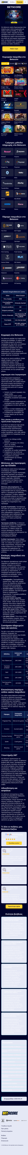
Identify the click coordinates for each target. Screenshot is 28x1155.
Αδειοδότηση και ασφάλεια (9, 1083)
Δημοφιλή (4, 63)
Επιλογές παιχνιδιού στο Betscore (11, 1068)
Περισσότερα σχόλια (14, 906)
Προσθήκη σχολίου (14, 843)
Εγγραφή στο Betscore (8, 1061)
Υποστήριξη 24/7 (7, 1080)
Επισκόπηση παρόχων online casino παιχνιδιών (12, 1076)
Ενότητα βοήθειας (7, 1090)
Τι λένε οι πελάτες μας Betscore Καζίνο (13, 1086)
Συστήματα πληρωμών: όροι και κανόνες (13, 1071)
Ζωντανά (12, 63)
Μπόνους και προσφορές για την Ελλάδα (13, 1065)
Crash (19, 63)
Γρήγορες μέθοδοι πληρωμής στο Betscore (11, 1050)
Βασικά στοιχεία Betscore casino (11, 1058)
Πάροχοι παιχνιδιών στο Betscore (11, 1055)
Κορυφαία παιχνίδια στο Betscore (11, 1046)
